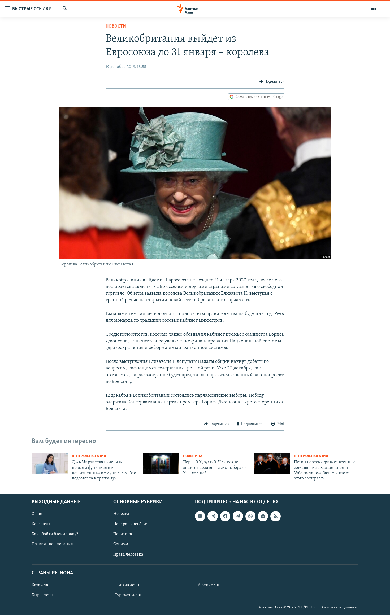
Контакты (41, 524)
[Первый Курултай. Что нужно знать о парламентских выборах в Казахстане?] (161, 463)
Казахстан (41, 585)
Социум (120, 544)
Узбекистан (208, 585)
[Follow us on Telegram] (238, 516)
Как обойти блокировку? (55, 534)
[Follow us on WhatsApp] (250, 516)
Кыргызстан (43, 595)
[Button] (271, 81)
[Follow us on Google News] (263, 516)
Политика (192, 456)
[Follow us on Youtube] (200, 516)
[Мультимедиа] (374, 9)
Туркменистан (129, 595)
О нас (37, 514)
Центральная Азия (89, 456)
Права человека (128, 554)
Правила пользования (52, 544)
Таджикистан (128, 585)
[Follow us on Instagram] (212, 516)
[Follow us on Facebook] (225, 516)
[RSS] (275, 516)
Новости (116, 26)
